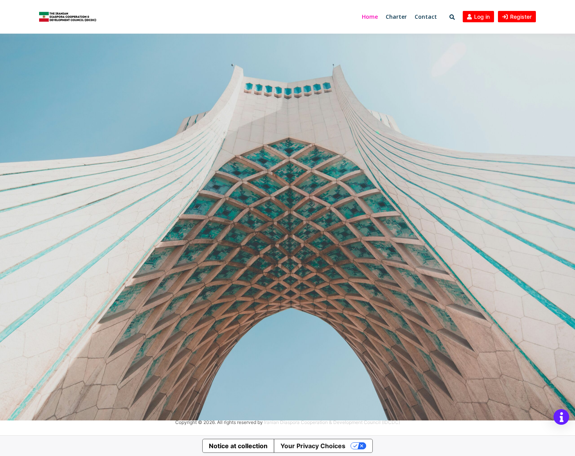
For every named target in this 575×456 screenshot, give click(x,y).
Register (521, 16)
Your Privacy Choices (312, 446)
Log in (482, 16)
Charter (396, 16)
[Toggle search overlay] (452, 17)
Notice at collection (238, 446)
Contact (426, 16)
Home (370, 16)
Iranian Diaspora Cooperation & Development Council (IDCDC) (332, 422)
